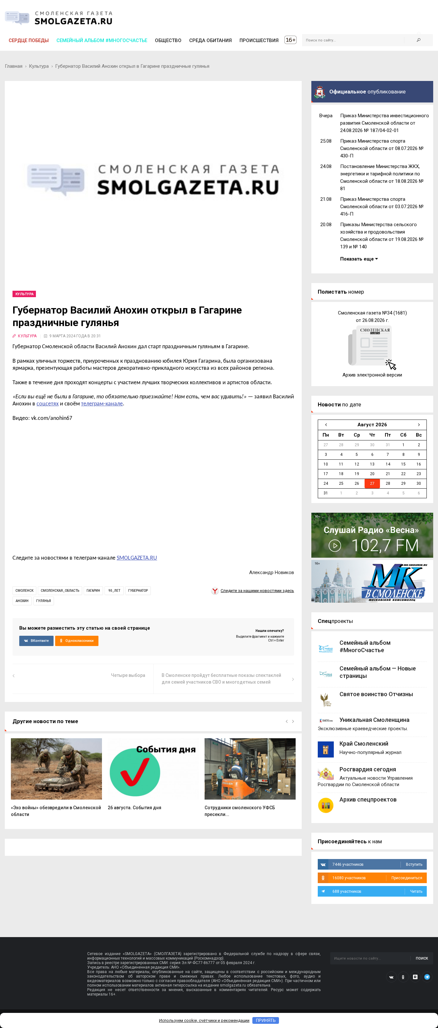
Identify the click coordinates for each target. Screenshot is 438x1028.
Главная (13, 66)
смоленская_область (60, 590)
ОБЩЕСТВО (168, 40)
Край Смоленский (364, 743)
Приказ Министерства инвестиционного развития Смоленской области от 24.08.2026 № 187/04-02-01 (384, 123)
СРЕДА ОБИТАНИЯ (210, 40)
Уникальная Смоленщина (374, 719)
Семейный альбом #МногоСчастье (101, 40)
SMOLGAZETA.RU (137, 558)
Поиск (422, 958)
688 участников (377, 891)
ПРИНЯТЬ (266, 1020)
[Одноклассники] (403, 976)
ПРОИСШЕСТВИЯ (259, 40)
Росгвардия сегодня (368, 769)
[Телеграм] (427, 976)
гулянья (43, 601)
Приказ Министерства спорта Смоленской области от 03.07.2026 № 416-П (382, 206)
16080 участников (377, 878)
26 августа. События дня (134, 807)
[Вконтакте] (391, 976)
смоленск (24, 590)
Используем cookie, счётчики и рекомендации (204, 1020)
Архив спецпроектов (368, 799)
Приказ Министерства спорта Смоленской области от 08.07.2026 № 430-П (382, 148)
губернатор (138, 590)
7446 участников (377, 864)
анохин (22, 601)
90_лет (114, 590)
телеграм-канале (102, 404)
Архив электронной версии (372, 375)
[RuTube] (415, 976)
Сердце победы (29, 40)
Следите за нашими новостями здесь (257, 590)
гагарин (93, 590)
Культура (39, 66)
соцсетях (48, 404)
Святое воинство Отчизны (376, 694)
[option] (56, 781)
